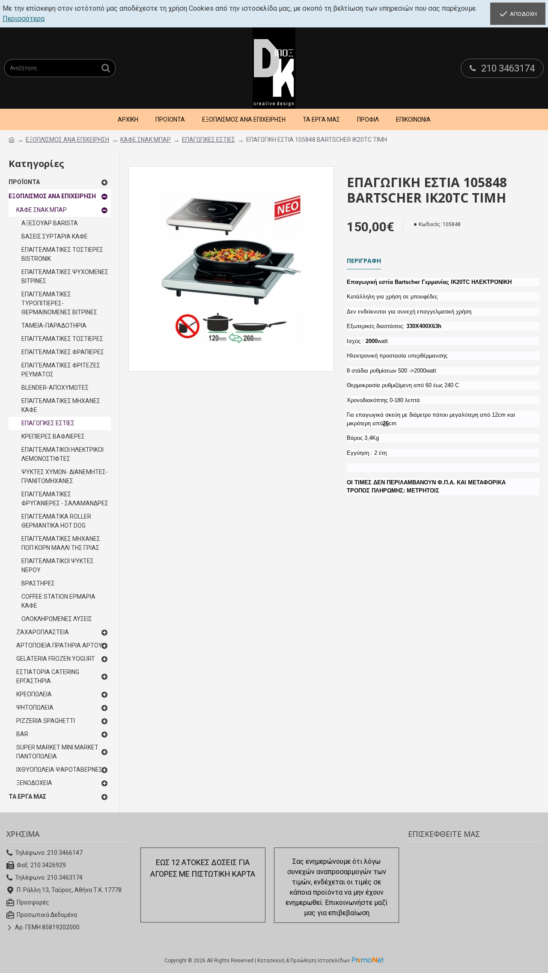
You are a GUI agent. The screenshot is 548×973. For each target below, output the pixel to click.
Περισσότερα (24, 19)
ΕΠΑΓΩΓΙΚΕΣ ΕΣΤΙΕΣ (208, 139)
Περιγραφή (364, 261)
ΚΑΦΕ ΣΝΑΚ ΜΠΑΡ (145, 139)
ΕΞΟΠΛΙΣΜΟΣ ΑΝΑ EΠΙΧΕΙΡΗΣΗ (67, 139)
